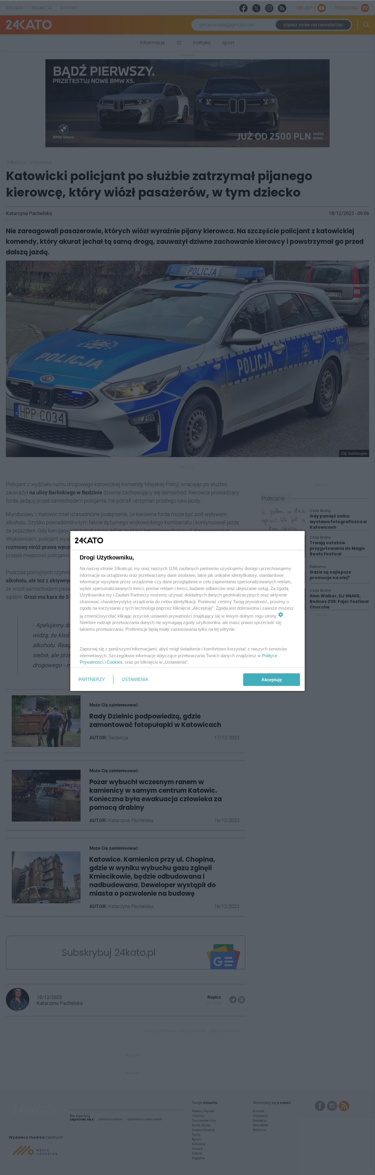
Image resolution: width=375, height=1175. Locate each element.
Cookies (114, 662)
